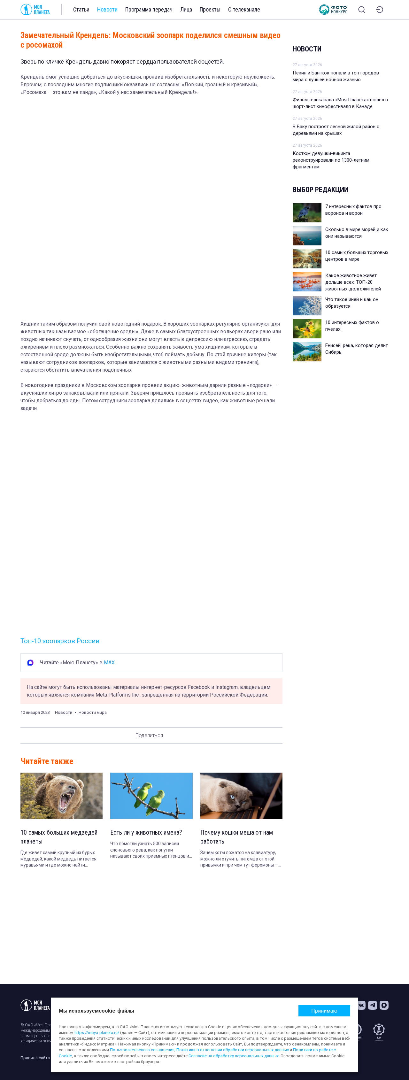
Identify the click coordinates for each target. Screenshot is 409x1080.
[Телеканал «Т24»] (379, 1032)
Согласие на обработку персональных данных (234, 1055)
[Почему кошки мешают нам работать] (241, 796)
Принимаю (324, 1011)
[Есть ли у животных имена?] (151, 796)
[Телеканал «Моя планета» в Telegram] (372, 1005)
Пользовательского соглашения (142, 1049)
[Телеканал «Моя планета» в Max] (384, 1005)
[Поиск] (362, 9)
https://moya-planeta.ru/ (96, 1032)
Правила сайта (35, 1057)
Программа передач (149, 9)
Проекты (210, 9)
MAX (109, 663)
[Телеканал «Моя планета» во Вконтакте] (361, 1005)
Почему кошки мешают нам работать (236, 837)
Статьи (81, 9)
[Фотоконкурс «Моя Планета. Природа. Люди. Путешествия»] (333, 9)
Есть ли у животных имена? (146, 832)
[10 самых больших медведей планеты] (61, 796)
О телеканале (244, 9)
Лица (186, 9)
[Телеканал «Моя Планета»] (35, 9)
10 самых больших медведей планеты (58, 837)
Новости (107, 9)
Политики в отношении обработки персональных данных (232, 1049)
